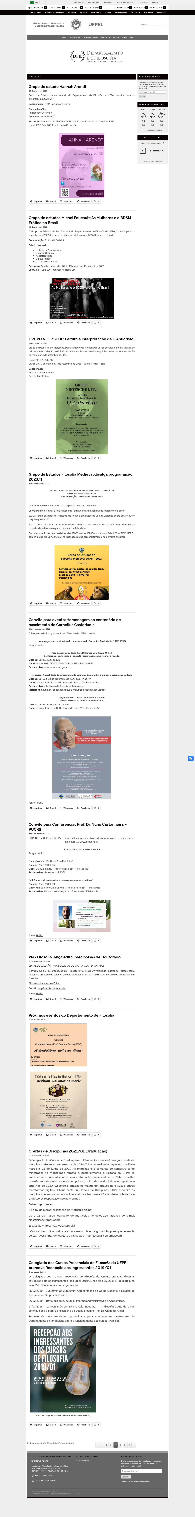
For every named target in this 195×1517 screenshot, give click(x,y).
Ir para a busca (74, 7)
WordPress (45, 1493)
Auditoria (72, 12)
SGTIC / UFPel (74, 1493)
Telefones (160, 12)
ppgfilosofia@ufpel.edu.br (91, 689)
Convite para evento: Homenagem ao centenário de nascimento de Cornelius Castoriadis (75, 622)
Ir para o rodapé (93, 7)
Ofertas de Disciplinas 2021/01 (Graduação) (68, 1150)
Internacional (120, 12)
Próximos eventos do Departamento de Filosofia (71, 1014)
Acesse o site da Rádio (153, 161)
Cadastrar (126, 1477)
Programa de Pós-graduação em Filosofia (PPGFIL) (59, 970)
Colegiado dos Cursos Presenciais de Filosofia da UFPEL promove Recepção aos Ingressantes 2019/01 (78, 1265)
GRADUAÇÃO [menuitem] (75, 37)
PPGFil (39, 802)
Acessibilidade (123, 7)
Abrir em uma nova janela (151, 143)
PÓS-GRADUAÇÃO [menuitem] (91, 37)
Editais (108, 12)
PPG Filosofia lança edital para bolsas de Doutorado (75, 956)
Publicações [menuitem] (127, 37)
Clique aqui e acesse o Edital (44, 983)
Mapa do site (157, 7)
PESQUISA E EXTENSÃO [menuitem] (110, 37)
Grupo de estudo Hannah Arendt (57, 86)
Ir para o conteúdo (37, 7)
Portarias (148, 12)
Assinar (142, 96)
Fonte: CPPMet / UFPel (153, 130)
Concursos (96, 12)
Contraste (140, 7)
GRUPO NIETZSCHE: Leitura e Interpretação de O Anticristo (81, 338)
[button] (143, 150)
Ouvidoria (135, 12)
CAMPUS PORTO (41, 1461)
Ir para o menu (56, 7)
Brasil (38, 2)
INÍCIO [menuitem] (64, 37)
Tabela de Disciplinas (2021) (99, 1190)
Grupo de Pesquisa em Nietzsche (46, 347)
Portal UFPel (35, 12)
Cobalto (84, 12)
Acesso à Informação (54, 12)
